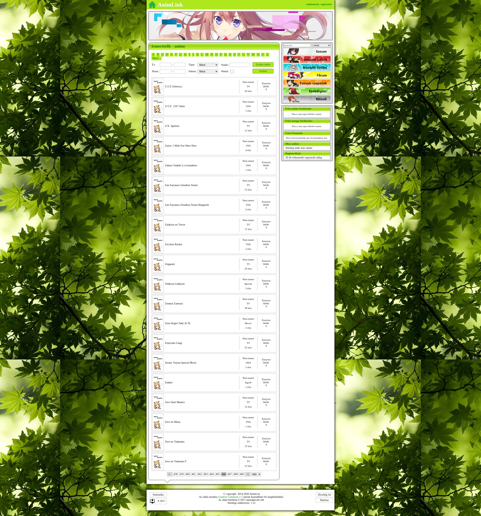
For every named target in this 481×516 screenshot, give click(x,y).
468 (236, 474)
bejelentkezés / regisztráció (319, 4)
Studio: (225, 65)
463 (206, 474)
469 (242, 474)
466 (224, 474)
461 (194, 474)
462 (200, 474)
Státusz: (192, 71)
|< (170, 474)
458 (176, 474)
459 (182, 474)
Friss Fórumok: (294, 133)
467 (230, 474)
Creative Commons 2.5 (230, 497)
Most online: (292, 143)
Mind (155, 58)
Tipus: (191, 64)
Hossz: (155, 71)
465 (218, 474)
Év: (154, 64)
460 (188, 474)
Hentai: (225, 71)
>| (248, 474)
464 (212, 474)
